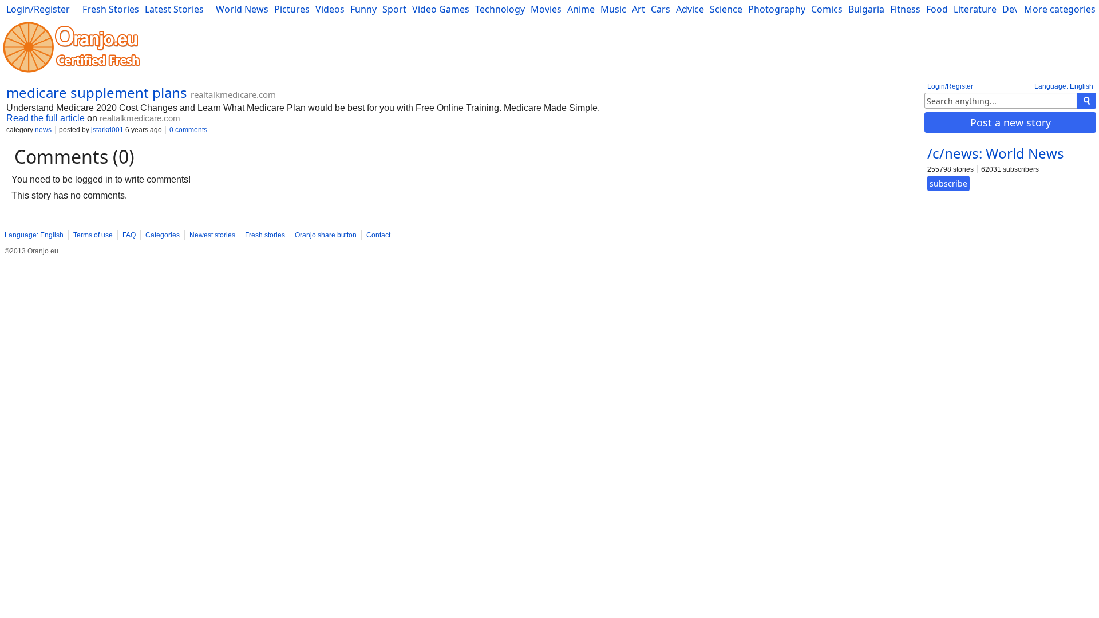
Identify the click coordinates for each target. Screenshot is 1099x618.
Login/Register (38, 9)
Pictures (292, 9)
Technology (500, 9)
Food (937, 9)
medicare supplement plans (96, 92)
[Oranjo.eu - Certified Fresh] (71, 72)
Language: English (1063, 86)
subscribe (948, 183)
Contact (378, 235)
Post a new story (1010, 122)
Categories (162, 235)
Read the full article (45, 118)
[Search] (1086, 101)
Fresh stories (265, 235)
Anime (581, 9)
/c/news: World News (995, 153)
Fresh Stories (110, 9)
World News (242, 9)
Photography (776, 9)
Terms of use (93, 235)
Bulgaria (866, 9)
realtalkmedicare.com (233, 94)
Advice (690, 9)
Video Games (440, 9)
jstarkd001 (107, 130)
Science (726, 9)
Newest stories (212, 235)
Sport (394, 9)
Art (638, 9)
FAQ (129, 235)
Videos (330, 9)
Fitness (905, 9)
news (43, 130)
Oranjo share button (326, 235)
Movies (546, 9)
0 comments (188, 130)
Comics (827, 9)
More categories (1060, 9)
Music (613, 9)
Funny (363, 9)
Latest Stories (174, 9)
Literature (975, 9)
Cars (660, 9)
